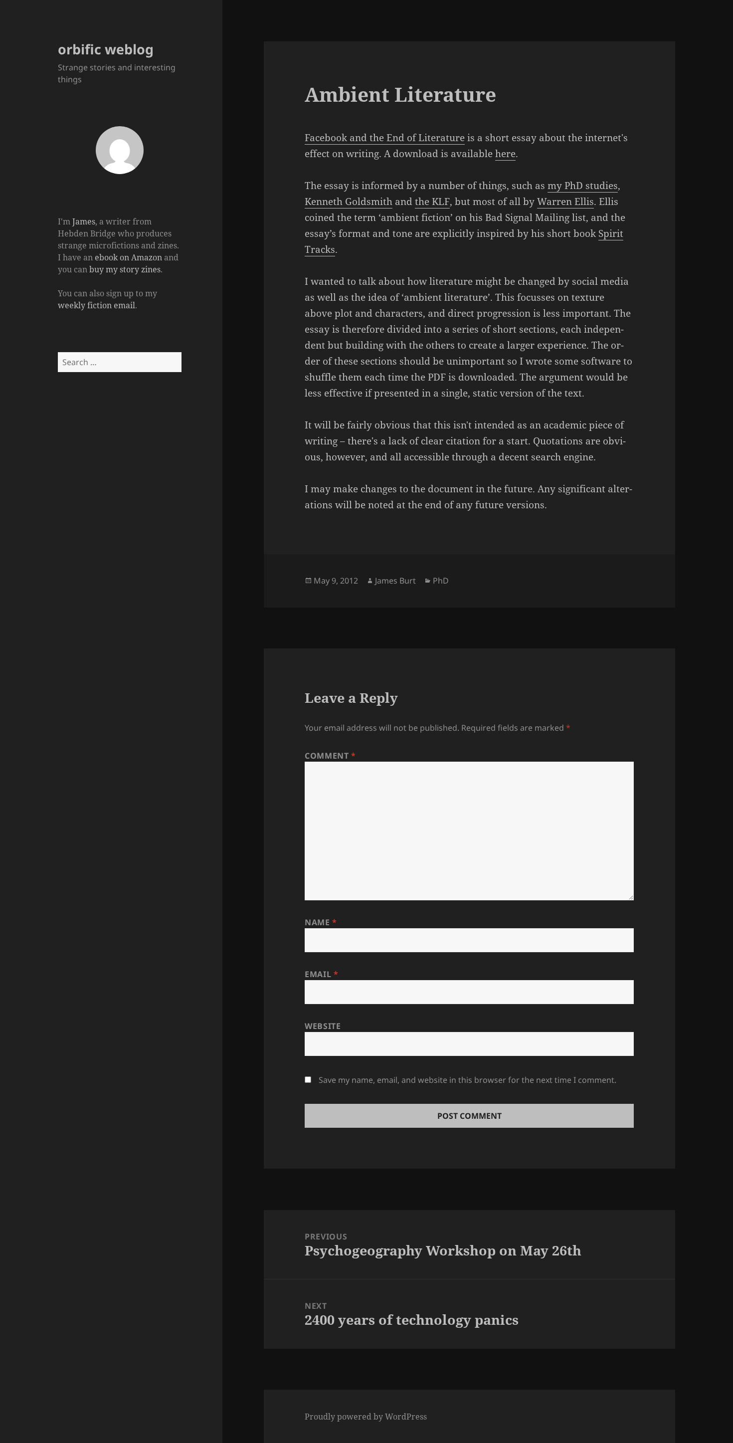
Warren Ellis (565, 201)
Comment (330, 755)
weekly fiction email (96, 305)
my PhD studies (583, 185)
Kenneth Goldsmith (348, 201)
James (83, 221)
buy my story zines (125, 269)
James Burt (395, 580)
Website (323, 1026)
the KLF (432, 201)
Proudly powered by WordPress (366, 1416)
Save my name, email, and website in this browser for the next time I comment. (467, 1079)
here (505, 153)
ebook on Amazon (128, 257)
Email (321, 974)
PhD (441, 580)
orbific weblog (106, 49)
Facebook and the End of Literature (385, 137)
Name (321, 922)
